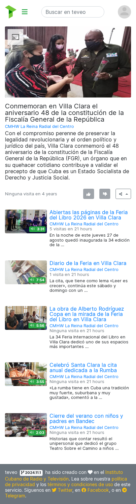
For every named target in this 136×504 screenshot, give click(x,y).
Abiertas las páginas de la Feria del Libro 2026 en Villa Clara (89, 215)
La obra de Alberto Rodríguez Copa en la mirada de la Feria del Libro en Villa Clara (87, 314)
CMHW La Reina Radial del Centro (39, 126)
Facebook (97, 490)
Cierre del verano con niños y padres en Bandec (86, 418)
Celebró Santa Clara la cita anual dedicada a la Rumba (83, 367)
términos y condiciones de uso (80, 484)
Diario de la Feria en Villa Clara (88, 263)
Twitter (64, 490)
